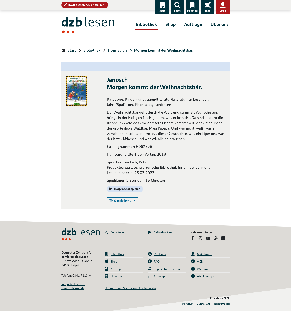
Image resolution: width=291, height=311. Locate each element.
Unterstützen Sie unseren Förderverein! (130, 288)
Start (162, 10)
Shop (207, 10)
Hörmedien (117, 50)
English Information (167, 269)
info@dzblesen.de (73, 284)
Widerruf (203, 269)
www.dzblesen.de (72, 288)
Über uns (219, 24)
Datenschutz (203, 303)
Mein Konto (204, 254)
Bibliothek (192, 10)
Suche (177, 10)
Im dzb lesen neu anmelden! (86, 5)
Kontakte (160, 254)
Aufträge (193, 24)
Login (223, 10)
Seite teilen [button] (118, 232)
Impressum (187, 303)
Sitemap (159, 276)
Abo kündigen (206, 276)
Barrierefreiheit (222, 303)
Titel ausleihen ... (123, 200)
